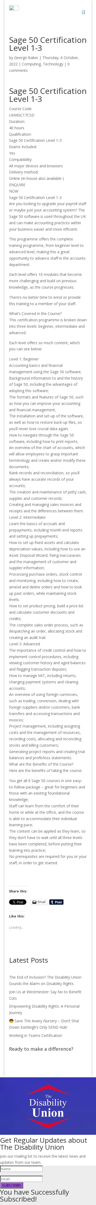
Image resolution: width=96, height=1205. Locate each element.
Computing (31, 64)
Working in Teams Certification (35, 1035)
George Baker (26, 57)
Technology (53, 64)
